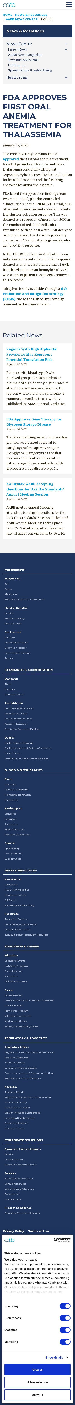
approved (11, 159)
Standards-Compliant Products (22, 1213)
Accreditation (14, 703)
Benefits (9, 613)
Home (7, 15)
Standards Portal (14, 694)
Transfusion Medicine (16, 789)
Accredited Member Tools (18, 718)
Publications (11, 799)
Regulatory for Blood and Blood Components (30, 1052)
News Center (13, 879)
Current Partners (14, 1159)
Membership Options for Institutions (25, 599)
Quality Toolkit (12, 753)
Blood (8, 779)
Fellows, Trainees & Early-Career (22, 1026)
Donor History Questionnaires (21, 924)
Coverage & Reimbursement (20, 1118)
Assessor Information (16, 723)
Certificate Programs (16, 965)
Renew (8, 589)
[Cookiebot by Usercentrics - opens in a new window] (54, 1240)
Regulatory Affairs (17, 1047)
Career (9, 990)
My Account (11, 594)
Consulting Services (15, 1183)
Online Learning (13, 971)
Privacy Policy (13, 1231)
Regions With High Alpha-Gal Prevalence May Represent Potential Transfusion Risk (31, 354)
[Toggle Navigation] (69, 4)
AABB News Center (22, 19)
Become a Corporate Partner (21, 1164)
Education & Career (22, 946)
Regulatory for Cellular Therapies (23, 1078)
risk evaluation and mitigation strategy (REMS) (35, 293)
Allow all (37, 1369)
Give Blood (10, 784)
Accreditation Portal (16, 713)
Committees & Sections (17, 653)
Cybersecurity (12, 848)
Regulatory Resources (16, 1057)
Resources (12, 914)
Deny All (37, 1394)
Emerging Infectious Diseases (21, 1067)
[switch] (65, 1318)
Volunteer (10, 637)
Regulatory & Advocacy (17, 834)
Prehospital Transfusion (18, 794)
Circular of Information (17, 929)
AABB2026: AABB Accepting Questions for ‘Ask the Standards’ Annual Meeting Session (35, 489)
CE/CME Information (16, 981)
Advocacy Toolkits (14, 1128)
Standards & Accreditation (29, 670)
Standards (11, 678)
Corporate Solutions (24, 1140)
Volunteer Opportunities (18, 1016)
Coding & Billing (13, 853)
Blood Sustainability (16, 1102)
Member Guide (13, 623)
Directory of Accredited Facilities (22, 729)
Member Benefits (16, 608)
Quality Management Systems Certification (28, 748)
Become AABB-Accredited (19, 708)
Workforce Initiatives (16, 1021)
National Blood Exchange (19, 1178)
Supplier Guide (13, 858)
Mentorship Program (16, 642)
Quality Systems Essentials (19, 742)
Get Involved (13, 632)
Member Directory (15, 618)
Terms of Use (38, 1231)
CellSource (16, 65)
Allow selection (37, 1382)
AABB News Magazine (25, 54)
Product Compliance (18, 1207)
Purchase (10, 689)
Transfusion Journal (23, 59)
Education (10, 818)
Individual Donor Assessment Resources (26, 934)
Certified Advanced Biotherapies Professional (29, 1000)
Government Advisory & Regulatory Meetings (29, 1073)
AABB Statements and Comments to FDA (28, 1097)
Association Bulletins (16, 919)
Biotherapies (13, 808)
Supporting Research (16, 1123)
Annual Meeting (13, 995)
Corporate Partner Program (23, 1149)
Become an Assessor (16, 647)
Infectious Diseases (15, 1062)
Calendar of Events (15, 960)
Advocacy (11, 1086)
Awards (9, 658)
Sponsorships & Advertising (30, 70)
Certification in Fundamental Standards (27, 758)
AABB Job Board (14, 1005)
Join (7, 583)
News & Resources (31, 15)
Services (10, 1173)
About (8, 684)
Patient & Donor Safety (17, 1107)
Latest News (11, 884)
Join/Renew (12, 578)
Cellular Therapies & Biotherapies (22, 1112)
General (10, 843)
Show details (54, 1357)
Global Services (13, 1199)
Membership (15, 569)
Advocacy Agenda (14, 1092)
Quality (9, 737)
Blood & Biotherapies (24, 770)
